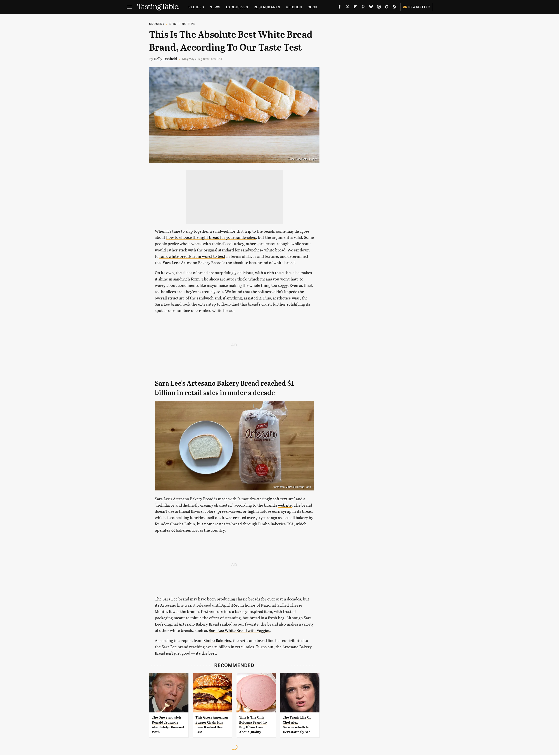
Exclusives (237, 6)
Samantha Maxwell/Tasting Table (292, 487)
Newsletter (419, 7)
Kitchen (294, 6)
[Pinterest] (363, 7)
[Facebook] (339, 7)
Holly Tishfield (165, 58)
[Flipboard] (355, 7)
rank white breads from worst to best (192, 256)
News (215, 6)
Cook (313, 6)
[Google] (387, 7)
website (285, 505)
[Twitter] (347, 7)
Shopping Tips (182, 23)
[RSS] (394, 7)
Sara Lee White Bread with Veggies (239, 630)
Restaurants (267, 6)
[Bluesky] (371, 7)
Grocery (156, 23)
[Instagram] (379, 7)
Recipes (196, 6)
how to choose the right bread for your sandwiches (211, 237)
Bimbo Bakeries (217, 640)
